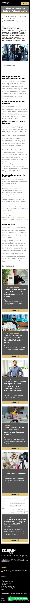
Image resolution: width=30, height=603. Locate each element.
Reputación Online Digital (8, 588)
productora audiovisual (17, 95)
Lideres (6, 287)
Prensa (10, 287)
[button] (25, 65)
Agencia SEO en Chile (7, 581)
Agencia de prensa (9, 379)
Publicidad (11, 20)
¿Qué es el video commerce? (15, 473)
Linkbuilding (7, 517)
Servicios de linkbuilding (7, 586)
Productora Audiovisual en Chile (16, 22)
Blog (2, 589)
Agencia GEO (4, 584)
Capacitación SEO (6, 583)
